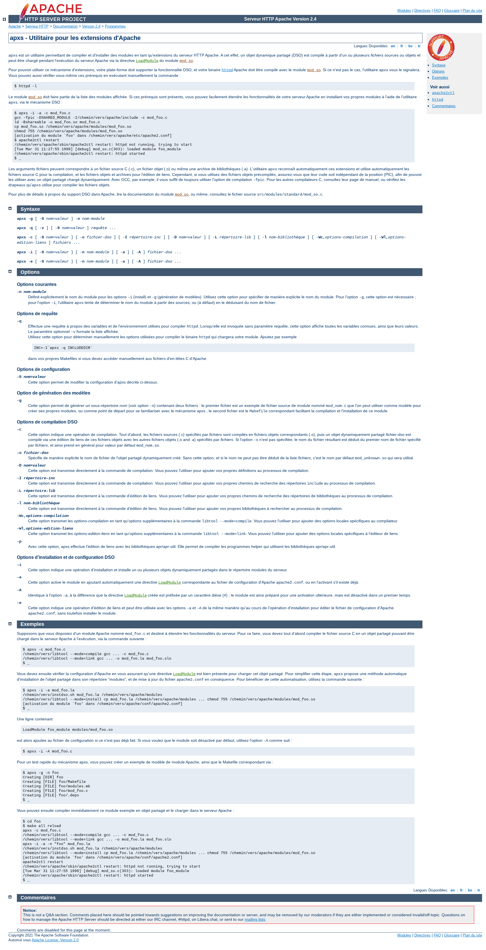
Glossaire (452, 10)
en (393, 46)
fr (401, 46)
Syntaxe (439, 65)
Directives (422, 10)
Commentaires (444, 106)
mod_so (186, 61)
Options (438, 71)
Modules (404, 10)
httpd (227, 70)
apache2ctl (443, 93)
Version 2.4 (91, 26)
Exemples (440, 77)
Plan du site (472, 10)
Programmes (115, 26)
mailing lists (255, 919)
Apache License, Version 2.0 (55, 940)
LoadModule (147, 61)
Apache (14, 26)
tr (419, 46)
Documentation (65, 26)
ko (410, 46)
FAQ (437, 10)
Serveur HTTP (37, 26)
